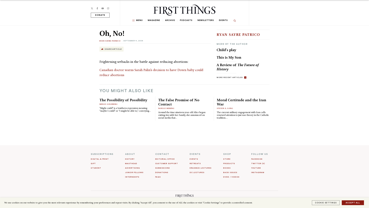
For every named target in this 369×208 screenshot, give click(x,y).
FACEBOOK (257, 159)
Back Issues (230, 172)
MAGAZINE (154, 20)
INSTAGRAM (257, 172)
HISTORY (129, 159)
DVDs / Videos (231, 177)
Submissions (162, 168)
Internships (132, 177)
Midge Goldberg (108, 104)
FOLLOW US (259, 154)
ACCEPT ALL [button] (353, 203)
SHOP (227, 154)
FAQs (158, 177)
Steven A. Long (225, 108)
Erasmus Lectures (201, 168)
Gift (93, 163)
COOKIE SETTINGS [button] (326, 203)
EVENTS (195, 154)
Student (96, 168)
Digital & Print (100, 159)
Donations (161, 172)
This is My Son (229, 57)
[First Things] (184, 10)
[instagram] (108, 8)
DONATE (100, 15)
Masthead (131, 163)
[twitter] (92, 8)
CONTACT (162, 154)
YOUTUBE (256, 168)
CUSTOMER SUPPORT (166, 163)
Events (223, 20)
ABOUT (130, 154)
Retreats (195, 163)
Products (229, 163)
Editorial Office (165, 159)
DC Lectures (197, 172)
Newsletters (205, 20)
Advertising (132, 168)
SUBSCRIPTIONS (102, 154)
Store (227, 159)
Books (227, 168)
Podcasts (186, 20)
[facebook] (97, 8)
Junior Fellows (134, 172)
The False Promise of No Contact (178, 102)
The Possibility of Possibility (123, 100)
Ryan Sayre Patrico (110, 41)
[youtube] (102, 8)
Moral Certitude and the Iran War (241, 102)
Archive (170, 20)
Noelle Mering (166, 108)
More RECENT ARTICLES (230, 77)
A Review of (238, 67)
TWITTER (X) (258, 163)
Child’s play (226, 50)
